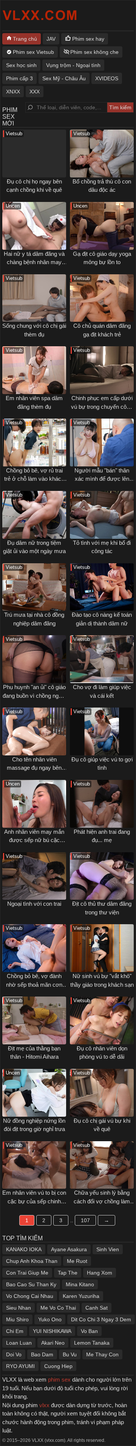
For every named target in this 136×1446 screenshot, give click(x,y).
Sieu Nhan (18, 1308)
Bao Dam (42, 1354)
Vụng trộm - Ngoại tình (73, 65)
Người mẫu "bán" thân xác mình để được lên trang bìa (101, 479)
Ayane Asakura (69, 1249)
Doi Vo (14, 1354)
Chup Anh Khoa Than (31, 1261)
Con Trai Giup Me (27, 1273)
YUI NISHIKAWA (52, 1331)
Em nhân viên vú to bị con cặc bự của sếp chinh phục (34, 1201)
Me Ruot (77, 1261)
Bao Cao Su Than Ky (31, 1284)
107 (85, 1220)
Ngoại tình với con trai (34, 903)
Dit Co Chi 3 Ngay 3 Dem (101, 1319)
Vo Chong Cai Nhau (29, 1296)
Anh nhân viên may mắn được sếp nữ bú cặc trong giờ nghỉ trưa (34, 840)
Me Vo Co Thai (58, 1308)
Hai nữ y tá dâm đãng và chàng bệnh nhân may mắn (34, 262)
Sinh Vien (107, 1249)
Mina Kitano (80, 1284)
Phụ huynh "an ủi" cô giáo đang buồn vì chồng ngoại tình (34, 695)
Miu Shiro (17, 1319)
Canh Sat (96, 1308)
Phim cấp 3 (19, 78)
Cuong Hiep (58, 1366)
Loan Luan (19, 1343)
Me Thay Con (102, 1354)
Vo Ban (89, 1331)
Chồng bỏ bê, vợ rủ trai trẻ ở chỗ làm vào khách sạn (34, 479)
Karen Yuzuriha (81, 1296)
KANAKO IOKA (24, 1249)
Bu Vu (70, 1354)
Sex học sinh (21, 65)
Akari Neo (53, 1343)
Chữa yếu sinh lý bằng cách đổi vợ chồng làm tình (102, 1201)
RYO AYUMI (20, 1366)
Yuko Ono (50, 1319)
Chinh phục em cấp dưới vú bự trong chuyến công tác (102, 406)
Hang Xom (99, 1273)
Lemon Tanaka (92, 1343)
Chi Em (14, 1331)
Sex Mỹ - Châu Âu (64, 78)
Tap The (67, 1273)
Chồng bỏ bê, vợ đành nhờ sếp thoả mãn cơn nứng (34, 984)
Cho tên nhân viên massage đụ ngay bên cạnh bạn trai (34, 768)
